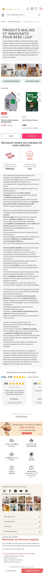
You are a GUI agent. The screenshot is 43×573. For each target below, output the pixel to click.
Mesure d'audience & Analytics (13, 560)
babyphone (15, 267)
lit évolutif (26, 252)
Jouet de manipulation (11, 81)
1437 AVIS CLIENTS (33, 377)
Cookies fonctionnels (10, 558)
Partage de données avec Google (14, 556)
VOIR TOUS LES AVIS (21, 416)
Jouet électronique (32, 81)
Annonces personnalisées (12, 562)
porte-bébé (29, 331)
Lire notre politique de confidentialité (13, 549)
